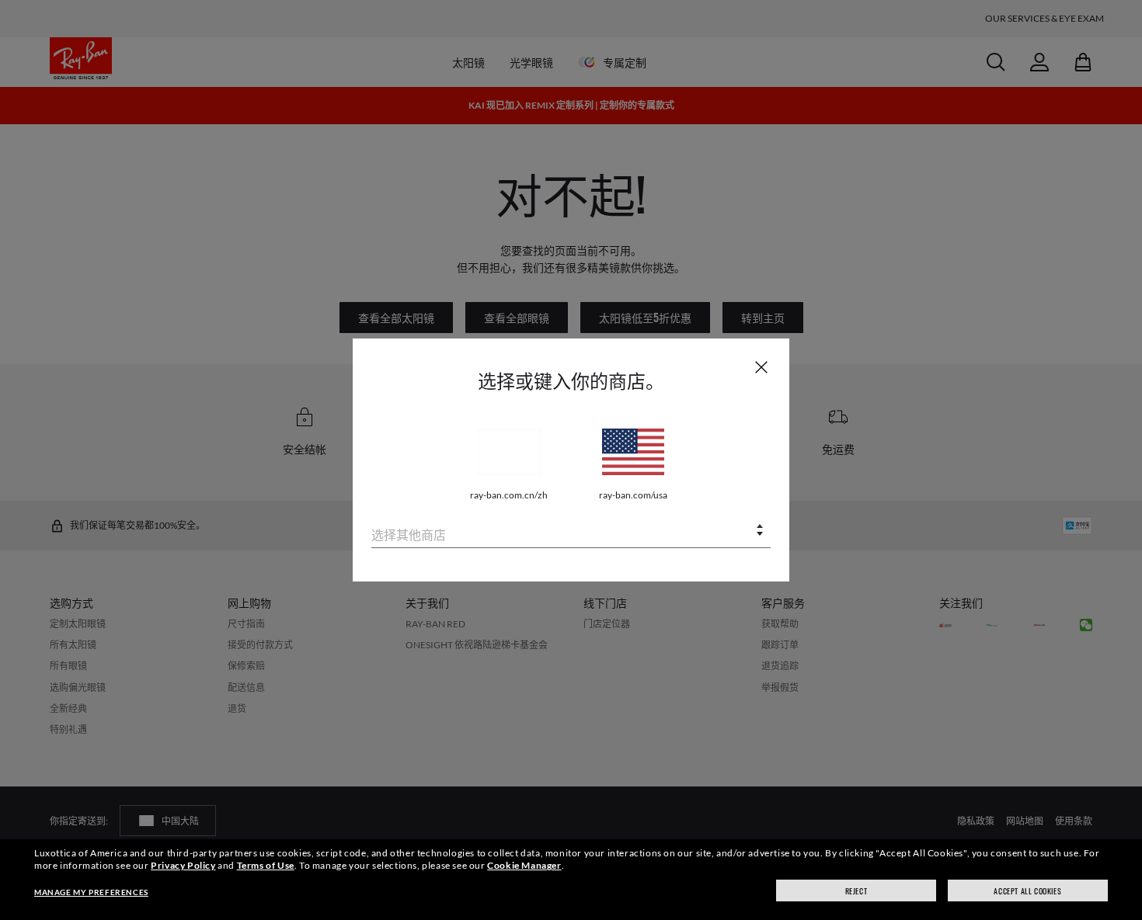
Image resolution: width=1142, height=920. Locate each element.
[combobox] (571, 531)
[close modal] (761, 366)
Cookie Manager (524, 865)
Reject (856, 891)
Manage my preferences (91, 892)
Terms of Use (265, 865)
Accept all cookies (1027, 891)
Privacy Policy (183, 865)
